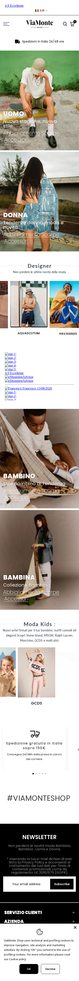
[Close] (75, 927)
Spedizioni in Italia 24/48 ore (43, 41)
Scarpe (50, 133)
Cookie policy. (18, 959)
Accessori (16, 140)
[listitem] (34, 747)
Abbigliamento (21, 133)
